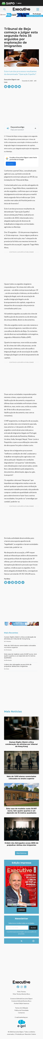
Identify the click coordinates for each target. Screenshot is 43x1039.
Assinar (21, 910)
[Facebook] (5, 86)
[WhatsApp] (16, 86)
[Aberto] (37, 9)
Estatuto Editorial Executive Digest (21, 998)
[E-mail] (19, 86)
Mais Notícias (21, 853)
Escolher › (11, 163)
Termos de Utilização (21, 1008)
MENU (19, 3)
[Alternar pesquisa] (4, 9)
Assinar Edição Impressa (21, 1003)
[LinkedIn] (12, 86)
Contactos (21, 1013)
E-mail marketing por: (21, 1017)
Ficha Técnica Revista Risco (21, 994)
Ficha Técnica (21, 991)
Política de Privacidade (21, 1010)
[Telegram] (22, 582)
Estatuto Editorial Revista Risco (21, 1001)
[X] (9, 86)
